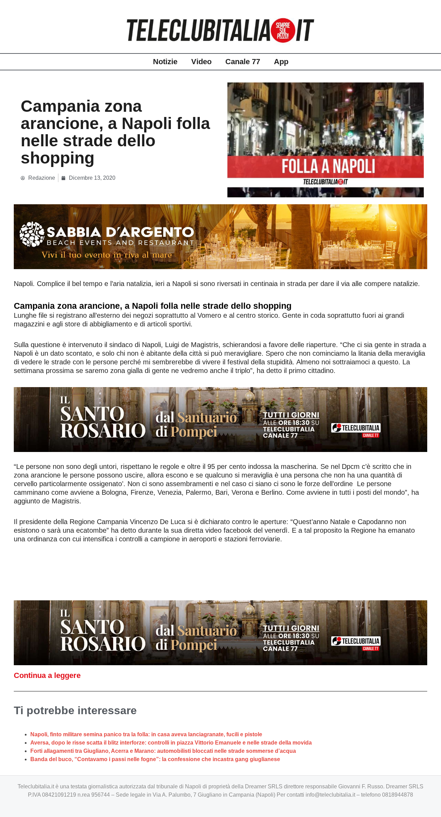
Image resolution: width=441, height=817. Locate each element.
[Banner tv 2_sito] (220, 419)
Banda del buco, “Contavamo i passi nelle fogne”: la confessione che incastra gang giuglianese (155, 759)
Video (201, 61)
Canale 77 (242, 61)
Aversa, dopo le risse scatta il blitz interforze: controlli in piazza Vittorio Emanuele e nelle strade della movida (171, 743)
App (281, 61)
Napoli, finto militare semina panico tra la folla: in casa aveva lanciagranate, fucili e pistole (146, 734)
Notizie (165, 61)
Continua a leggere (47, 675)
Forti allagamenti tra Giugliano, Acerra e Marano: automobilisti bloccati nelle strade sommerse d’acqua (163, 751)
